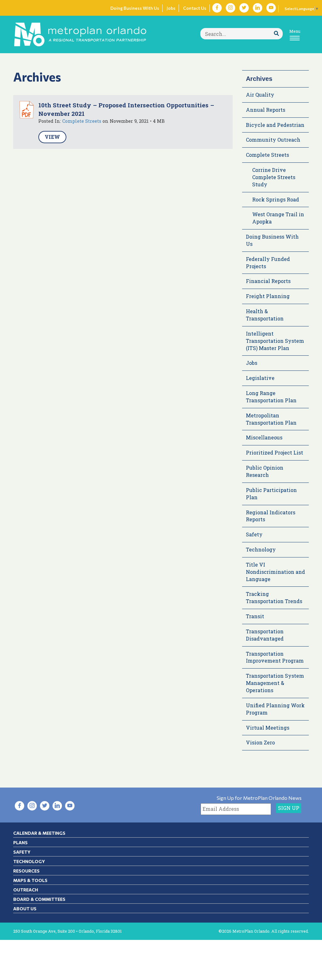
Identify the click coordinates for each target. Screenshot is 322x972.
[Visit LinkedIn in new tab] (257, 8)
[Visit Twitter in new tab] (244, 8)
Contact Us (194, 8)
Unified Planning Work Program (275, 709)
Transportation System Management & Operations (275, 682)
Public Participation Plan (271, 493)
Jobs (171, 8)
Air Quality (260, 94)
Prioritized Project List (274, 452)
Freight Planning (268, 296)
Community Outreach (273, 139)
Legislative (260, 378)
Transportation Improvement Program (275, 657)
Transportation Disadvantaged (265, 635)
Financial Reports (268, 281)
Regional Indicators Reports (270, 516)
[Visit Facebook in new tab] (217, 8)
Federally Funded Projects (268, 262)
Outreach (25, 889)
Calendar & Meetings (39, 833)
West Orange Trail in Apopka (278, 218)
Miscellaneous (264, 437)
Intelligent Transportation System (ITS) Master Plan (275, 340)
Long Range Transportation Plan (271, 397)
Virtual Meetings (267, 727)
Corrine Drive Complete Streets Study (273, 177)
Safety (254, 534)
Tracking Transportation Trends (274, 597)
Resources (26, 870)
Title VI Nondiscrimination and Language (275, 571)
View (52, 136)
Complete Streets (81, 121)
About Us (24, 908)
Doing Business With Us (134, 8)
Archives (259, 78)
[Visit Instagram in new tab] (230, 8)
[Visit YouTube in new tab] (271, 8)
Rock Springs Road (275, 199)
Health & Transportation (265, 315)
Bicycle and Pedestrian (275, 125)
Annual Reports (265, 109)
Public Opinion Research (264, 471)
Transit (255, 616)
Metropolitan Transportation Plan (271, 419)
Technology (261, 549)
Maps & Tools (30, 880)
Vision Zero (260, 742)
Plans (20, 842)
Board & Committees (39, 899)
